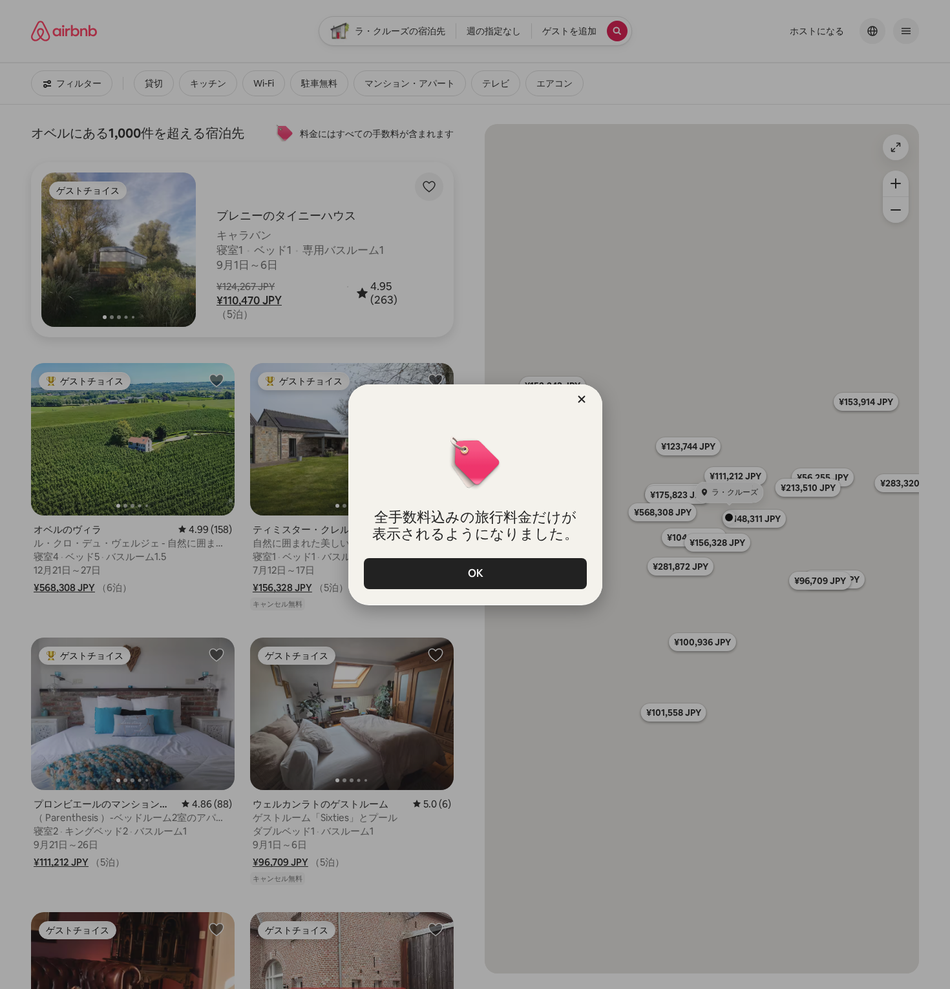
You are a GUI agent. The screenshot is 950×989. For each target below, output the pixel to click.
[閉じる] (581, 399)
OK (475, 573)
